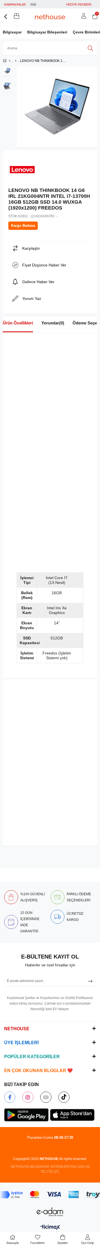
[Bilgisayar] (15, 60)
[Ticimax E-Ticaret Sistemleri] (50, 1228)
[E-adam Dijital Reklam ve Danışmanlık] (50, 1212)
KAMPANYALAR (15, 4)
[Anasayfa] (9, 60)
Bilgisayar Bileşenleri (47, 32)
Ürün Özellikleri (18, 323)
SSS (33, 4)
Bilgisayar (12, 32)
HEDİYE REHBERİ (78, 4)
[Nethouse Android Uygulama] (26, 1115)
